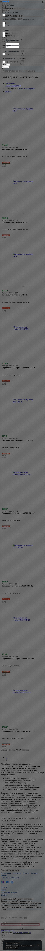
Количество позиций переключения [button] (20, 20)
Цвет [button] (7, 30)
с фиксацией (11, 62)
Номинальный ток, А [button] (13, 40)
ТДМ (8, 15)
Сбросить (5, 67)
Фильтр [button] (5, 1)
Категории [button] (9, 5)
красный (10, 36)
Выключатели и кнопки (14, 8)
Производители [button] (11, 12)
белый (9, 33)
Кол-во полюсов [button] (12, 51)
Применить (5, 64)
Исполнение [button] (10, 59)
